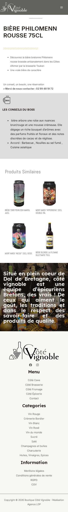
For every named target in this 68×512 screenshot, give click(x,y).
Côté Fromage (34, 389)
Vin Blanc (34, 423)
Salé (34, 441)
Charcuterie (34, 450)
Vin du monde (34, 432)
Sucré (34, 436)
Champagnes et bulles (34, 446)
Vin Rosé (34, 427)
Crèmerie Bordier (34, 418)
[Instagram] (37, 364)
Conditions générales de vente (34, 475)
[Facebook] (30, 364)
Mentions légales (34, 470)
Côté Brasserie (34, 384)
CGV (34, 484)
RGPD (34, 480)
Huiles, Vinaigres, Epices (34, 455)
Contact (34, 398)
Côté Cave (34, 380)
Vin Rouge (34, 414)
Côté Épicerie (34, 393)
